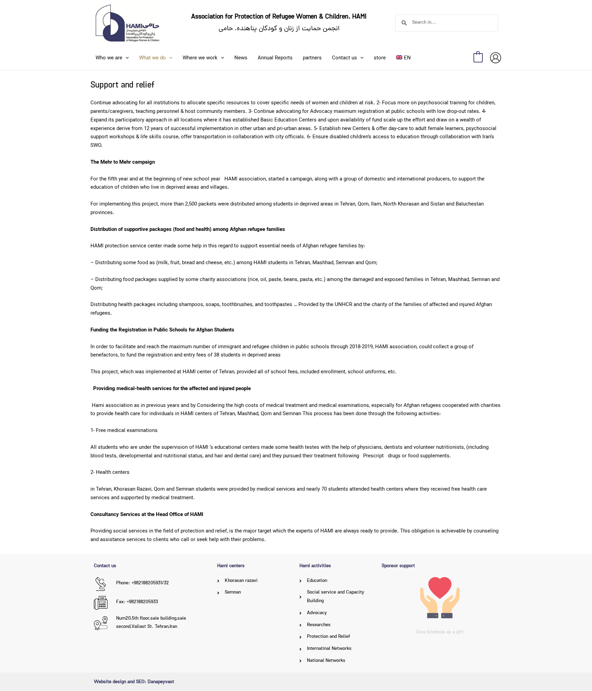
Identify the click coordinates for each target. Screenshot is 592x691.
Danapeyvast (161, 682)
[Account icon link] (496, 58)
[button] (125, 58)
